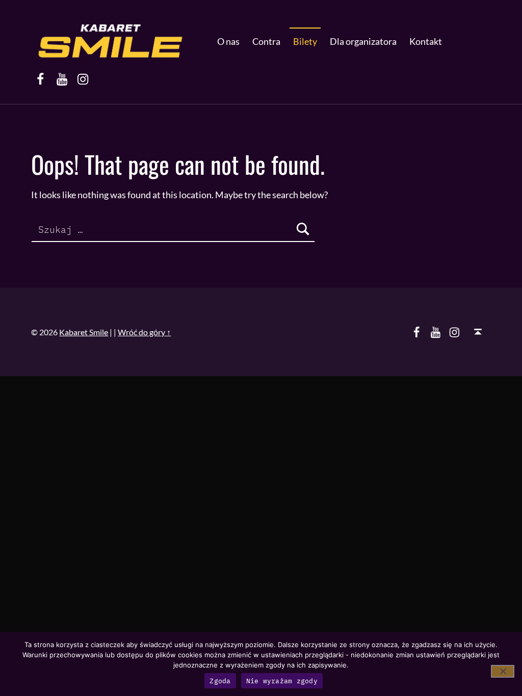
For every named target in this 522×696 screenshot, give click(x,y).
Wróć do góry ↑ (144, 332)
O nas (228, 41)
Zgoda (220, 681)
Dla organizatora (363, 41)
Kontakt (425, 41)
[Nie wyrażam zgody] (502, 671)
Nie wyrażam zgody (282, 681)
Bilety (305, 41)
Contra (266, 41)
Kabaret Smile (83, 332)
